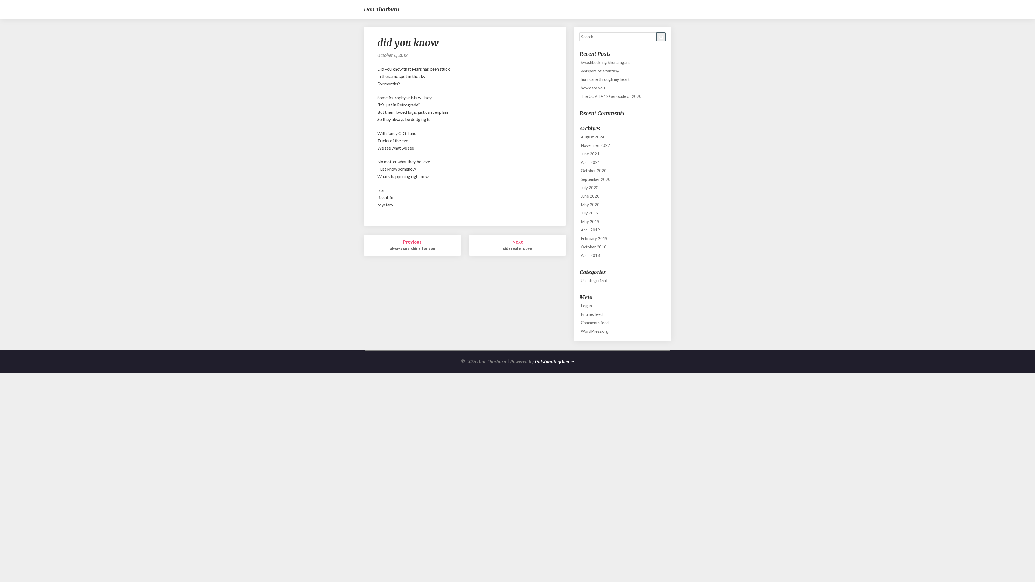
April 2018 (590, 255)
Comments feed (595, 322)
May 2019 (590, 221)
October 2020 (593, 170)
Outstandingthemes (555, 361)
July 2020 (589, 187)
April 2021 (590, 162)
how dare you (593, 87)
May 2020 (590, 204)
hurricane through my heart (605, 79)
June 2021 (590, 153)
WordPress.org (595, 331)
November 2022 (595, 145)
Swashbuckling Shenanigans (605, 62)
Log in (586, 305)
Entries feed (592, 314)
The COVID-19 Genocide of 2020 (611, 96)
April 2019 (590, 229)
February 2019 (594, 238)
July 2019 (589, 212)
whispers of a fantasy (600, 70)
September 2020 (595, 179)
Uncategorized (594, 280)
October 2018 (593, 246)
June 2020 (590, 195)
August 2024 (592, 136)
